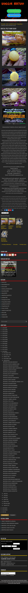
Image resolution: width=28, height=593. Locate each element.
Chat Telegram (14, 15)
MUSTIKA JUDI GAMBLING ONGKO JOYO (13, 381)
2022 (3, 335)
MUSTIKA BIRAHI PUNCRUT (10, 387)
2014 (3, 351)
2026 (3, 327)
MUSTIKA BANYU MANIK (11, 227)
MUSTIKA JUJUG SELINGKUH (10, 403)
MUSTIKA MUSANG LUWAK (10, 442)
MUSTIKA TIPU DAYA (8, 401)
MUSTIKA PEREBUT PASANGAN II (11, 469)
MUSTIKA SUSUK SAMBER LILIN (11, 364)
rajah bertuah (5, 310)
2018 (3, 343)
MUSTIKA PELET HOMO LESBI (10, 467)
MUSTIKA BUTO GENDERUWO (10, 373)
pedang (3, 297)
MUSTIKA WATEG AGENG (9, 485)
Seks (3, 312)
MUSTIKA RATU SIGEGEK (9, 391)
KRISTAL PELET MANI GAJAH (8, 28)
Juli (5, 493)
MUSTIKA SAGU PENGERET (10, 473)
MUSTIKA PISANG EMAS (9, 414)
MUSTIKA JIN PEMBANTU (9, 407)
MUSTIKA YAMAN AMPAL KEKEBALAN (12, 368)
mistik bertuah (12, 24)
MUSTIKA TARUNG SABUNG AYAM (11, 452)
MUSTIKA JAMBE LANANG (9, 399)
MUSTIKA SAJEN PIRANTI (9, 371)
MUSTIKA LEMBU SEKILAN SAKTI (11, 422)
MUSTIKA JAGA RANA (8, 375)
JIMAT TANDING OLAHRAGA (9, 521)
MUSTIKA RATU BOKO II (9, 444)
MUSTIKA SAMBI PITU (8, 393)
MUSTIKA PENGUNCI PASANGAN (11, 471)
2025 (3, 329)
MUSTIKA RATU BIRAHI (9, 477)
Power (3, 308)
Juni (5, 495)
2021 (3, 337)
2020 (3, 339)
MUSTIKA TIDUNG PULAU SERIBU (11, 438)
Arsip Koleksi (5, 515)
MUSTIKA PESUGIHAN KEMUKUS (11, 479)
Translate (12, 575)
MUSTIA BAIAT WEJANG (9, 461)
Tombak (3, 316)
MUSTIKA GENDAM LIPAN (9, 459)
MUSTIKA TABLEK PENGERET (10, 440)
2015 (3, 349)
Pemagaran (4, 299)
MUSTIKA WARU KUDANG (8, 527)
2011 (3, 512)
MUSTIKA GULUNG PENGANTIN (11, 397)
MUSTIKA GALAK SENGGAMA (10, 483)
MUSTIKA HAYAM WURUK (9, 383)
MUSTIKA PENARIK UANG (9, 430)
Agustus (6, 360)
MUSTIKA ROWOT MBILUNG (10, 395)
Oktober (6, 356)
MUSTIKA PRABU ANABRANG (10, 446)
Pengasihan (19, 24)
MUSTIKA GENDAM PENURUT (10, 418)
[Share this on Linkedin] (12, 210)
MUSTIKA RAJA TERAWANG (10, 489)
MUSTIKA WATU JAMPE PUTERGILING (12, 481)
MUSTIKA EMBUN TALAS (9, 432)
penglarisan (4, 303)
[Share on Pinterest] (10, 210)
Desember (6, 352)
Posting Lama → (23, 244)
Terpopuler (12, 515)
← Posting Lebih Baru (6, 244)
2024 (3, 331)
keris (3, 286)
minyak (3, 293)
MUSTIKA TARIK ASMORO (9, 465)
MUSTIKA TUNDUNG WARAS (10, 405)
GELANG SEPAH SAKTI (8, 448)
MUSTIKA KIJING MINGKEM (10, 416)
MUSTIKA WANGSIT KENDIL (10, 453)
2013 (3, 508)
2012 (3, 510)
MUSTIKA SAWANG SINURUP (10, 362)
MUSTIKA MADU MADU (7, 529)
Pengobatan (4, 306)
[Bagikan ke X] (5, 213)
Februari (6, 503)
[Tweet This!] (7, 210)
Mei (5, 497)
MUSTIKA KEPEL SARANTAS (10, 491)
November (6, 354)
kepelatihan (4, 284)
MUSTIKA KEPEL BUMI (9, 426)
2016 (3, 347)
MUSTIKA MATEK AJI (8, 410)
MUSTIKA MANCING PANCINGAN (4, 240)
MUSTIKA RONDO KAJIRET (10, 424)
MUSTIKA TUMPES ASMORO (10, 428)
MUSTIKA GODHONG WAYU (10, 487)
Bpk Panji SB (17, 583)
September (6, 358)
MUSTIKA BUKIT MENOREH (3, 227)
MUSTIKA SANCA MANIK (9, 379)
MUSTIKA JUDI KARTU (9, 455)
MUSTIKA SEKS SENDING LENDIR (10, 523)
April (5, 499)
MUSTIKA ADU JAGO (18, 226)
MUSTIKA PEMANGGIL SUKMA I (11, 412)
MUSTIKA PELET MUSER (9, 389)
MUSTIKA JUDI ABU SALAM (8, 525)
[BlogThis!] (3, 213)
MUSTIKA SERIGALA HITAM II (10, 463)
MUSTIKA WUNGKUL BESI (9, 409)
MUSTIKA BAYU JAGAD (9, 450)
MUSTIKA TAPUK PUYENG (9, 369)
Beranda (3, 24)
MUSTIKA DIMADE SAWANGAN (10, 366)
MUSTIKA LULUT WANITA (9, 475)
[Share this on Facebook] (5, 210)
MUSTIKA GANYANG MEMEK (10, 385)
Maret (5, 501)
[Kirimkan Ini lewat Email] (2, 213)
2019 (3, 341)
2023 (3, 333)
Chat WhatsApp (15, 11)
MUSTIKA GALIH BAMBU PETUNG (11, 457)
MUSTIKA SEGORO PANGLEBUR (11, 377)
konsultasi (4, 291)
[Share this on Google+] (9, 210)
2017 (3, 345)
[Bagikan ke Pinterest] (8, 213)
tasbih (3, 314)
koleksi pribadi (5, 288)
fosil (7, 24)
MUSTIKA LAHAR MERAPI (9, 420)
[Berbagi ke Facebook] (6, 213)
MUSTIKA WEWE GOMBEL (9, 436)
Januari (5, 505)
